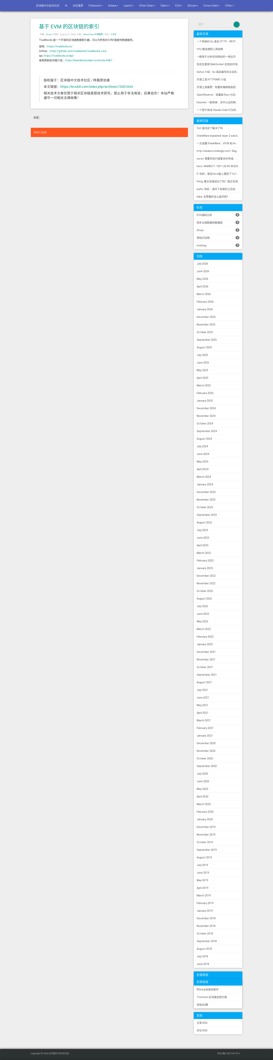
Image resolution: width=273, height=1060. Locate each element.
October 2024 (205, 423)
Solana (112, 5)
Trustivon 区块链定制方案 (212, 997)
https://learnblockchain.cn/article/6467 (88, 60)
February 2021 (205, 728)
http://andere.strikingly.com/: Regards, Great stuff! (220, 150)
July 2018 (202, 956)
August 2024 (204, 438)
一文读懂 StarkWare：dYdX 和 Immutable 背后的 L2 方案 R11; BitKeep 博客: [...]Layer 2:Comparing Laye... (220, 143)
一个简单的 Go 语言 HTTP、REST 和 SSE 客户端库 (220, 41)
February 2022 (205, 636)
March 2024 (204, 476)
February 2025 (205, 393)
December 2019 (206, 826)
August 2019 (204, 857)
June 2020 (203, 781)
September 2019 (207, 849)
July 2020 (202, 773)
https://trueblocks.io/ (59, 46)
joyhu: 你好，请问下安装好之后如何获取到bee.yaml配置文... (220, 189)
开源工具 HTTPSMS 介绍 (211, 79)
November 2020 (206, 750)
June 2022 (203, 613)
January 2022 (205, 644)
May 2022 (202, 621)
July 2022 (202, 606)
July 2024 (202, 446)
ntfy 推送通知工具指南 (210, 49)
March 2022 (204, 629)
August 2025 (204, 347)
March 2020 (204, 804)
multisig (217, 245)
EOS (177, 5)
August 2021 (204, 682)
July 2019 (202, 865)
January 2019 (205, 910)
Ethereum (95, 5)
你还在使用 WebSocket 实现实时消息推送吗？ (220, 64)
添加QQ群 (202, 1004)
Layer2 (128, 5)
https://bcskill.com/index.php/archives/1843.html (96, 87)
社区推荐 (78, 5)
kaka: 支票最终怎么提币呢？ (213, 196)
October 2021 (205, 667)
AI (66, 5)
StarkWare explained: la (220, 135)
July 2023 (202, 530)
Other (228, 5)
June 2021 (203, 697)
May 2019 (202, 880)
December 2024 (206, 408)
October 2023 (205, 507)
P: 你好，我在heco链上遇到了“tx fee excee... (220, 173)
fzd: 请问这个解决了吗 (210, 128)
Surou (49, 34)
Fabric (164, 5)
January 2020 (205, 819)
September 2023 (207, 514)
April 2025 (202, 377)
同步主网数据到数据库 (217, 222)
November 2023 (206, 499)
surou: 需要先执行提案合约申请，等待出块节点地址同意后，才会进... (220, 158)
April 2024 (202, 469)
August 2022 (204, 598)
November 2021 (206, 659)
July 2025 (202, 355)
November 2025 (206, 324)
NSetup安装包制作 (208, 989)
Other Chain (146, 5)
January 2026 (205, 309)
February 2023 (205, 560)
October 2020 (205, 758)
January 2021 (205, 735)
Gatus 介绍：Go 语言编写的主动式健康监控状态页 (220, 71)
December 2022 (206, 575)
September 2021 (207, 674)
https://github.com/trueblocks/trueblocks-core (78, 51)
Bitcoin (192, 5)
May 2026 (202, 278)
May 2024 (202, 461)
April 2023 (202, 545)
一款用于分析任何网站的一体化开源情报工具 (220, 56)
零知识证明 (217, 237)
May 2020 (202, 788)
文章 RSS (202, 1022)
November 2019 (206, 834)
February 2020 (205, 811)
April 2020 (202, 796)
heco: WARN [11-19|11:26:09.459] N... (218, 166)
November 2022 (206, 583)
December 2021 (206, 651)
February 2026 (205, 301)
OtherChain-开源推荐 (93, 34)
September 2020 (207, 766)
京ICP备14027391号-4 (228, 1053)
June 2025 (203, 362)
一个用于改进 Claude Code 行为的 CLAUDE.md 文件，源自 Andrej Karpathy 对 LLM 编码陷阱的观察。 (220, 109)
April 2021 (202, 712)
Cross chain (211, 5)
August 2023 (204, 522)
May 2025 (202, 370)
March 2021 (204, 720)
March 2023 (204, 552)
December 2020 (206, 743)
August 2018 (204, 948)
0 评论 (113, 34)
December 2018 (206, 918)
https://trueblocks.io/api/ (59, 55)
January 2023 (205, 568)
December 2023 (206, 492)
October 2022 (205, 591)
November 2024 (206, 415)
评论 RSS (202, 1030)
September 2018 (207, 941)
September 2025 (207, 339)
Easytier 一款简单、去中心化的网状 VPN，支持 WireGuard (220, 102)
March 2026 (204, 294)
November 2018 (206, 925)
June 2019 (203, 872)
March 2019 (204, 895)
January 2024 (205, 484)
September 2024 (207, 431)
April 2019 (202, 887)
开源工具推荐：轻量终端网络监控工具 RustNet (220, 87)
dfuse (217, 230)
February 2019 (205, 903)
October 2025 (205, 332)
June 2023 (203, 537)
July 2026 (202, 263)
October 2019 (205, 842)
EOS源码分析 (217, 215)
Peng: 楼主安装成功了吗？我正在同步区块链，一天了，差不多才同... (220, 181)
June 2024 (203, 453)
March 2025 (204, 385)
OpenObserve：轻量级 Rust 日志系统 (219, 94)
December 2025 (206, 316)
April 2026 (202, 286)
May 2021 (202, 705)
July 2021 (202, 689)
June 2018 (203, 964)
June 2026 (203, 271)
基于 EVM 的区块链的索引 (69, 27)
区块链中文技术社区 (47, 5)
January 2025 (205, 400)
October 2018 (205, 933)
